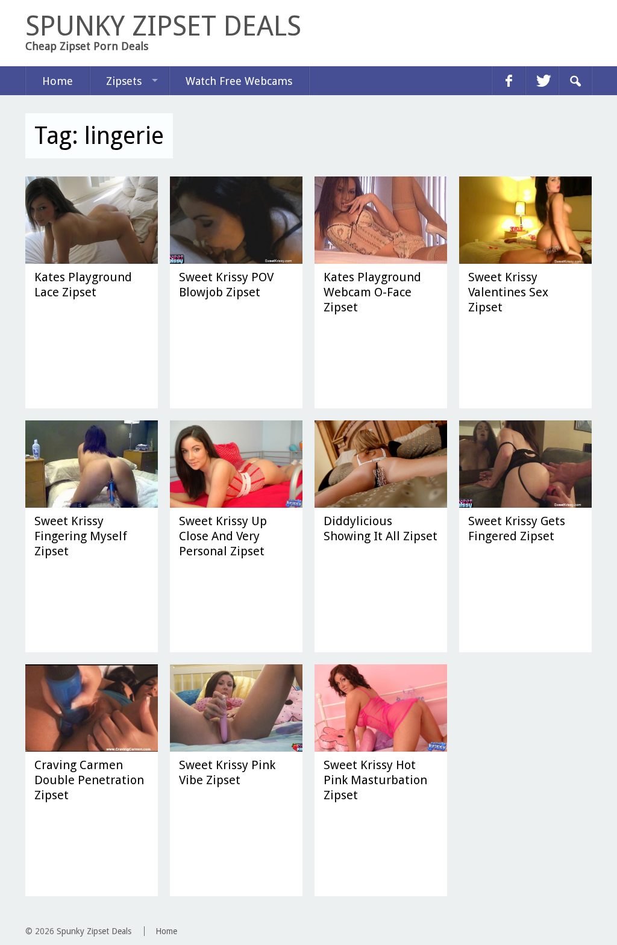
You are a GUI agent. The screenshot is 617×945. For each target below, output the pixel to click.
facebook (508, 80)
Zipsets (124, 81)
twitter (541, 80)
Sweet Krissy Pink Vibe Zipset (227, 772)
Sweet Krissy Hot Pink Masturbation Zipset (375, 780)
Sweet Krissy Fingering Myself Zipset (80, 536)
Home (57, 81)
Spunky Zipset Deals (94, 931)
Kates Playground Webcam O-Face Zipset (372, 292)
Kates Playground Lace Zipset (83, 284)
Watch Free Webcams (239, 81)
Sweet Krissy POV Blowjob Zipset (226, 284)
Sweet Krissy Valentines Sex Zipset (508, 292)
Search (575, 80)
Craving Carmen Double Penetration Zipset (89, 780)
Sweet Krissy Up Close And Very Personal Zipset (223, 536)
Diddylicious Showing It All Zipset (380, 528)
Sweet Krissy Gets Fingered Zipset (516, 528)
